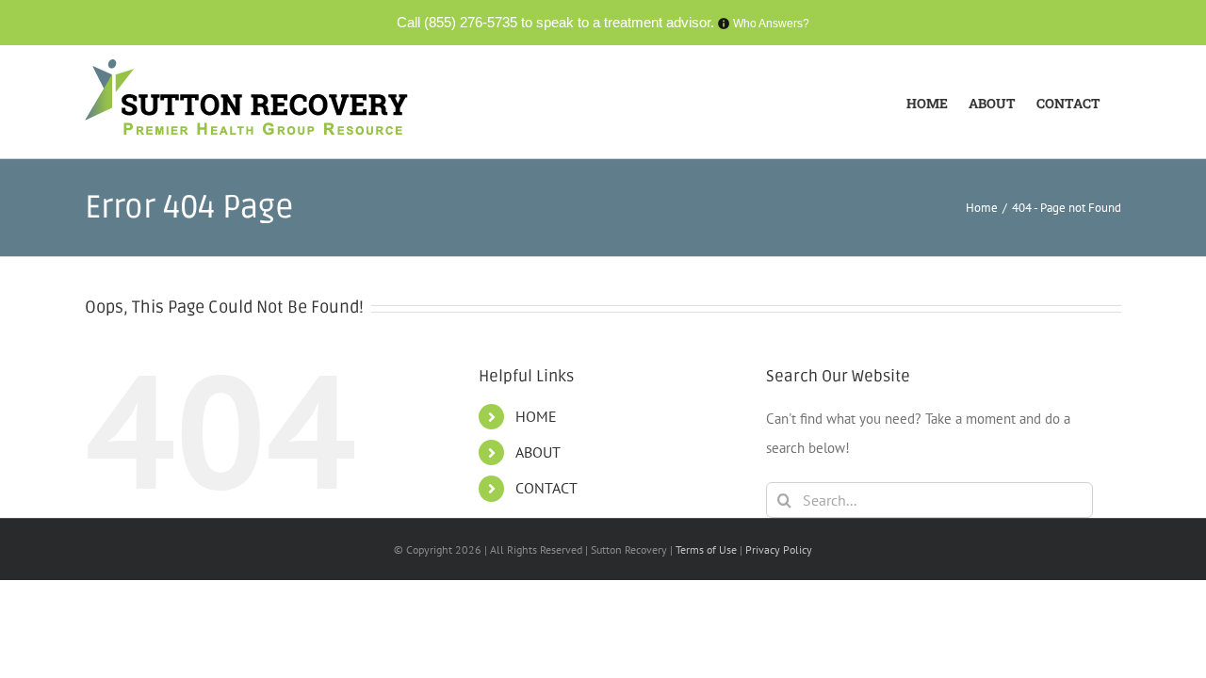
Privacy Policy (778, 549)
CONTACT (546, 487)
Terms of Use (708, 549)
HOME (536, 416)
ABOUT (538, 452)
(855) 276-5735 (470, 22)
